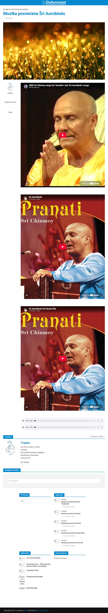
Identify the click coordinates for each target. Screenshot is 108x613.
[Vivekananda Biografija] (22, 580)
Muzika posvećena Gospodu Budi (72, 533)
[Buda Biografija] (22, 588)
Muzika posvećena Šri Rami (70, 513)
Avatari (64, 499)
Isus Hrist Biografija (33, 558)
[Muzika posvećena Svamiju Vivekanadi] (57, 501)
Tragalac (10, 93)
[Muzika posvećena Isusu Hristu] (57, 541)
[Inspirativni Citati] (22, 571)
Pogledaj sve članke (96, 436)
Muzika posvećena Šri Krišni (71, 523)
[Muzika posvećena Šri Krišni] (57, 522)
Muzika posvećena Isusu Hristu (72, 543)
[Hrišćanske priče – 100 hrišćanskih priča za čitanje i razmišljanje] (22, 565)
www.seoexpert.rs (42, 610)
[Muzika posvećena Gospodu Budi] (57, 532)
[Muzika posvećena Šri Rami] (57, 512)
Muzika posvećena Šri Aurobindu (15, 9)
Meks (25, 610)
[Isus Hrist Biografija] (22, 559)
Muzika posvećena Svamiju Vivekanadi (70, 503)
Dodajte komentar (10, 102)
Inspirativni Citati (32, 570)
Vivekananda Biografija (34, 576)
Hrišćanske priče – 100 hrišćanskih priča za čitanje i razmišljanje (38, 565)
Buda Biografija (31, 588)
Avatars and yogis (60, 558)
